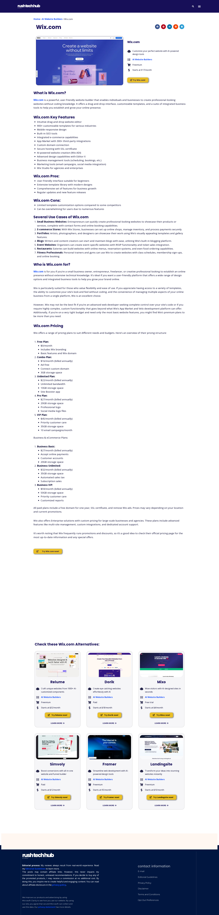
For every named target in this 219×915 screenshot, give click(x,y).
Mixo (161, 682)
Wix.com (48, 27)
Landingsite (161, 764)
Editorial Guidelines (35, 868)
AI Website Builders (52, 19)
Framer (109, 764)
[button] (199, 6)
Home (36, 19)
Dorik (109, 682)
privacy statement (46, 907)
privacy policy (59, 884)
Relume (57, 682)
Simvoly (57, 764)
